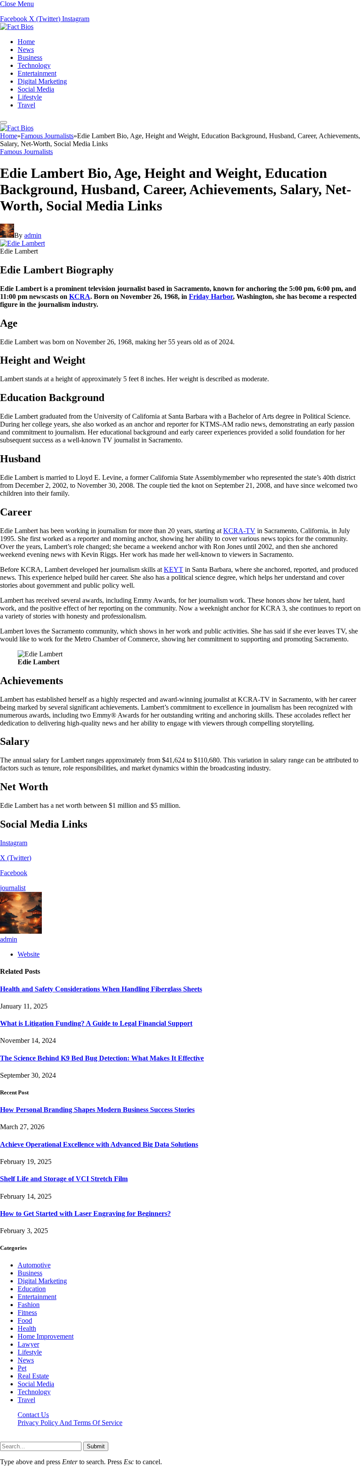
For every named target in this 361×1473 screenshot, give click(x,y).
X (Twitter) (15, 858)
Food (25, 1320)
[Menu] (3, 122)
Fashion (29, 1304)
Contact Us (33, 1414)
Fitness (27, 1312)
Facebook (13, 872)
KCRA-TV (239, 530)
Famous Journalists (26, 151)
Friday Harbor (211, 296)
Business (30, 57)
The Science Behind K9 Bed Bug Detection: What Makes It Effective (102, 1058)
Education (32, 1289)
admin (32, 235)
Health (27, 1328)
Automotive (34, 1265)
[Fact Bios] (16, 26)
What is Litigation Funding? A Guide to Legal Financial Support (96, 1023)
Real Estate (33, 1376)
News (26, 49)
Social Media (36, 89)
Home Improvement (46, 1336)
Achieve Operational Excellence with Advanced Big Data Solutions (99, 1144)
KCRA (79, 296)
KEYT (173, 569)
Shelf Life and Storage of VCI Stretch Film (64, 1178)
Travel (26, 105)
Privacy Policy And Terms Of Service (70, 1422)
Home (26, 41)
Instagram (13, 843)
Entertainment (37, 73)
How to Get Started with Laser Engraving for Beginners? (85, 1213)
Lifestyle (30, 97)
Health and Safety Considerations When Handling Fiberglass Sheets (101, 989)
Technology (34, 65)
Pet (22, 1368)
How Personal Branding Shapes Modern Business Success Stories (97, 1109)
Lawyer (28, 1344)
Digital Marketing (42, 81)
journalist (13, 887)
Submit (96, 1446)
